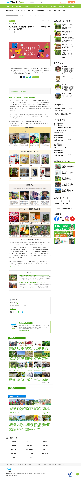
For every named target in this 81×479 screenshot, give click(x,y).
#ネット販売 (12, 305)
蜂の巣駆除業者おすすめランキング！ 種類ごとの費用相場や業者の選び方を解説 (29, 379)
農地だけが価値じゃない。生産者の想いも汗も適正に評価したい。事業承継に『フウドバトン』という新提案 (20, 358)
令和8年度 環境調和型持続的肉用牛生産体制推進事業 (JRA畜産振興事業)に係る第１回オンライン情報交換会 (46, 379)
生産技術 (45, 441)
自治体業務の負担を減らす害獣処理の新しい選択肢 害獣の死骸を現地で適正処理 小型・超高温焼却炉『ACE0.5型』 (12, 348)
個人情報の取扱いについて (30, 464)
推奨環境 (45, 464)
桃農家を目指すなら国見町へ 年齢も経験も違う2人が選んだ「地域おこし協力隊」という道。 (21, 379)
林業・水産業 (45, 453)
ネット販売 (11, 32)
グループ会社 (35, 473)
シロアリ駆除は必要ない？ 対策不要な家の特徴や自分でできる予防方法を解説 (37, 348)
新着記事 (14, 441)
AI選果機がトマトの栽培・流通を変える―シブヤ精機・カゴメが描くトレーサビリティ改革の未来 (20, 369)
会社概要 (14, 473)
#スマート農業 (69, 205)
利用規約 (39, 464)
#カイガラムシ (66, 201)
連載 (55, 10)
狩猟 (14, 457)
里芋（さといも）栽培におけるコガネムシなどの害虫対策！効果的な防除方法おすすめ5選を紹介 (46, 348)
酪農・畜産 (45, 445)
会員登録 (71, 2)
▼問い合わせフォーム (14, 266)
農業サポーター (9, 10)
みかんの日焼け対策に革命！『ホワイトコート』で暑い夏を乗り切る (37, 379)
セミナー (29, 457)
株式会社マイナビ (9, 473)
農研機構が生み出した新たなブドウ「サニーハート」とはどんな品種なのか (29, 348)
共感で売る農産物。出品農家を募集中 (18, 91)
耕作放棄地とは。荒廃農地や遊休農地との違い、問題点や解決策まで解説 (29, 358)
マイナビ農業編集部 (26, 323)
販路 (25, 32)
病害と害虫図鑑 (40, 10)
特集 (64, 10)
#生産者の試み (58, 201)
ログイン (62, 2)
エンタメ (45, 449)
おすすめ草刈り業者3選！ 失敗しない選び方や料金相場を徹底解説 (12, 358)
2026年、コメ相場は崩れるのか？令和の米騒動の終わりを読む (29, 369)
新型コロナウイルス (18, 32)
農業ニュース (15, 15)
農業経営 (14, 445)
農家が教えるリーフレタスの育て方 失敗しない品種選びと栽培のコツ (46, 358)
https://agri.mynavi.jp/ (24, 330)
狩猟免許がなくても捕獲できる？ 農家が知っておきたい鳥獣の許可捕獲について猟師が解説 (12, 369)
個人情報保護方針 (42, 473)
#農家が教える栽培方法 (67, 208)
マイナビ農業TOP (9, 15)
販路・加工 (29, 445)
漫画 (59, 10)
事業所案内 (19, 473)
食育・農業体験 (29, 449)
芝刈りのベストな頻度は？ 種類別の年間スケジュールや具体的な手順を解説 (37, 358)
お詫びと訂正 (20, 464)
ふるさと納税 (29, 453)
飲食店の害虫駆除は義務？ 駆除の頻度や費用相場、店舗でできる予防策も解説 (37, 369)
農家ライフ (13, 449)
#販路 (25, 305)
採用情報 (30, 473)
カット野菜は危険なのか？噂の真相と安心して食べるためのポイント (20, 348)
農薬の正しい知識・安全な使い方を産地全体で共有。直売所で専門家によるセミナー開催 (45, 369)
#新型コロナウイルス (19, 305)
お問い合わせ (52, 464)
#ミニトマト (57, 208)
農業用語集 (49, 10)
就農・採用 (13, 453)
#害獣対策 (57, 203)
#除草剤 (62, 203)
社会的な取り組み (25, 473)
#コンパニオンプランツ (59, 205)
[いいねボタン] (9, 23)
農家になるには (31, 10)
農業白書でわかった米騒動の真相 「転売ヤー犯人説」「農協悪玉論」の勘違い (12, 379)
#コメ (67, 203)
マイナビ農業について (10, 464)
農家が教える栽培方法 (20, 10)
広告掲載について (60, 464)
